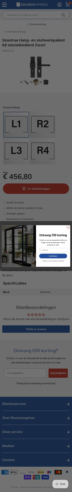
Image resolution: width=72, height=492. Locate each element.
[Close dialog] (68, 227)
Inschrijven (53, 256)
